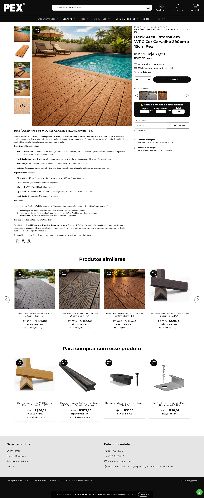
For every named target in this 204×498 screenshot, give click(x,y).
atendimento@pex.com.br (121, 461)
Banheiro (67, 19)
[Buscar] (148, 7)
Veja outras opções (141, 88)
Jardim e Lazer (100, 19)
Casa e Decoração (126, 19)
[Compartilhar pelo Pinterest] (29, 242)
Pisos (83, 19)
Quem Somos (13, 451)
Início (136, 27)
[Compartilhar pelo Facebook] (17, 242)
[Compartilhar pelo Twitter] (23, 242)
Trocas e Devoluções (17, 456)
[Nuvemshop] (188, 482)
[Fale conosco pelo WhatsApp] (199, 492)
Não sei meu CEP (141, 131)
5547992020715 (115, 451)
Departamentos (47, 19)
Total (178, 108)
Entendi (143, 494)
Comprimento (160, 109)
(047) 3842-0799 (116, 456)
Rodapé (147, 19)
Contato (11, 466)
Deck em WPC (158, 27)
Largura (144, 109)
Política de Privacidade (18, 461)
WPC (161, 19)
